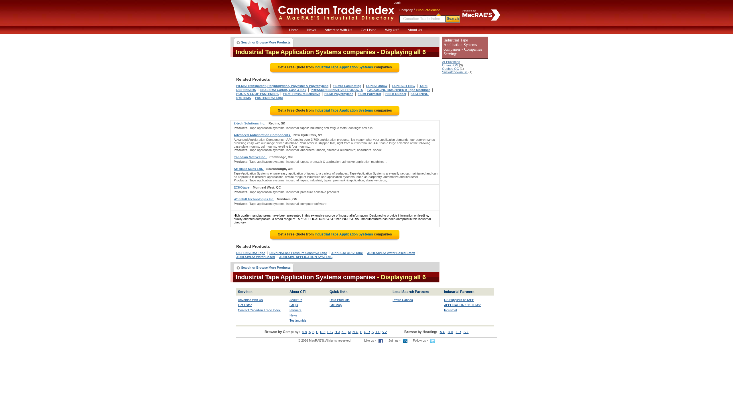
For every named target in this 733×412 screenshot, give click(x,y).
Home (294, 30)
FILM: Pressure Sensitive (301, 94)
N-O (355, 332)
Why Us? (392, 30)
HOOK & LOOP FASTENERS (257, 94)
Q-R (367, 332)
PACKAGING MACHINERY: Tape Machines (398, 90)
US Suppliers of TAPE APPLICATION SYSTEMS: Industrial (462, 305)
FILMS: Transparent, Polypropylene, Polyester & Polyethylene (282, 86)
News (311, 30)
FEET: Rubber (395, 94)
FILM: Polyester (369, 94)
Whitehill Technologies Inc (254, 199)
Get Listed (369, 30)
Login (397, 2)
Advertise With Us (338, 30)
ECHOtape (242, 187)
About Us (415, 30)
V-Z (384, 332)
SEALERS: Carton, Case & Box (283, 90)
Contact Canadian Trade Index (259, 310)
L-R (458, 332)
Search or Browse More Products (266, 42)
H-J (337, 332)
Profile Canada (403, 300)
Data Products (340, 300)
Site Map (336, 305)
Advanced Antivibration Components (262, 135)
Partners (295, 310)
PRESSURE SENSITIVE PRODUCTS (337, 90)
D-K (450, 332)
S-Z (466, 332)
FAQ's (293, 305)
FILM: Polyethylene (338, 94)
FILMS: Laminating (347, 86)
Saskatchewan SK (455, 72)
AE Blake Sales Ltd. (249, 169)
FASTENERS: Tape (269, 98)
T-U (378, 332)
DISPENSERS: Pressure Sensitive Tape (298, 253)
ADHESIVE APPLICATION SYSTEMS (305, 257)
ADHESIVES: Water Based (255, 257)
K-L (344, 332)
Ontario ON (450, 65)
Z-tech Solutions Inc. (250, 123)
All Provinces (451, 62)
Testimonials (298, 320)
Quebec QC (450, 68)
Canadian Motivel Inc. (250, 157)
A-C (442, 332)
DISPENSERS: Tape (250, 253)
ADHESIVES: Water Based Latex (391, 253)
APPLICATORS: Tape (347, 253)
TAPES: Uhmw (376, 86)
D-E (323, 332)
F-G (330, 332)
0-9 (304, 332)
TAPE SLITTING (403, 86)
